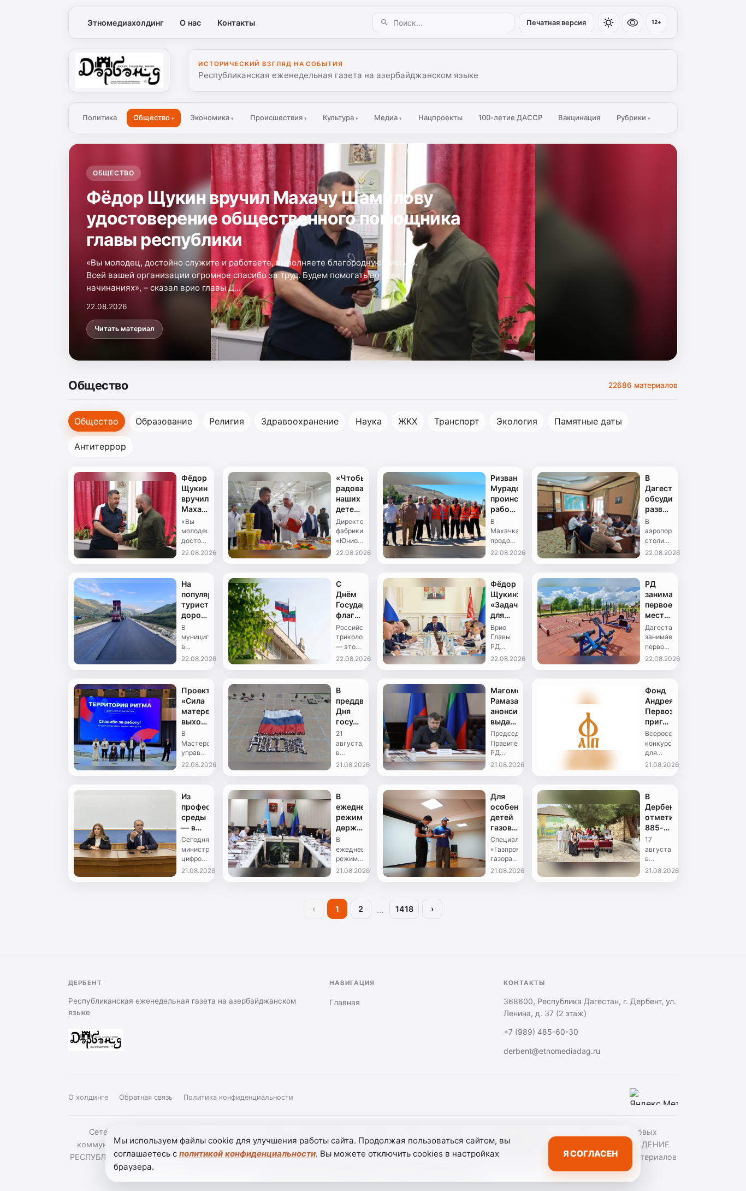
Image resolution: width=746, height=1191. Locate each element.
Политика (99, 117)
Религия (226, 421)
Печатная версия (556, 23)
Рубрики (633, 117)
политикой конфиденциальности (247, 1153)
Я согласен (590, 1153)
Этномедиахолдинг (125, 22)
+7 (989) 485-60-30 (541, 1031)
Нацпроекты (440, 117)
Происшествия (278, 117)
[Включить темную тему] (608, 22)
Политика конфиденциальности (238, 1097)
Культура (340, 117)
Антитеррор (100, 446)
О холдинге (88, 1097)
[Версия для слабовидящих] (632, 22)
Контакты (236, 22)
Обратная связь (146, 1097)
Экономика (212, 117)
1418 (404, 908)
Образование (163, 421)
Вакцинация (579, 117)
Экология (516, 421)
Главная (344, 1002)
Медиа (388, 117)
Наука (369, 421)
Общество (153, 117)
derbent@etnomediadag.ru (552, 1051)
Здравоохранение (300, 421)
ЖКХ (407, 421)
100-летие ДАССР (510, 117)
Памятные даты (588, 421)
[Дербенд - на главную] (119, 70)
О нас (190, 22)
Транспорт (456, 421)
